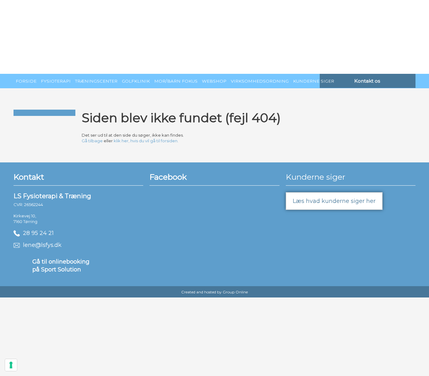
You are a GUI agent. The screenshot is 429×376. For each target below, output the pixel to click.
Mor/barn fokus (176, 81)
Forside (26, 81)
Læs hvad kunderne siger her (334, 201)
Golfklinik (136, 81)
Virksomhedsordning (260, 81)
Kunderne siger (313, 81)
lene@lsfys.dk (41, 245)
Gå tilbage (92, 140)
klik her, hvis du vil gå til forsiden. (146, 140)
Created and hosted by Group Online (214, 292)
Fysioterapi (56, 81)
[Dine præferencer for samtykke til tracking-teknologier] (11, 365)
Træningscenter (96, 81)
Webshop (214, 81)
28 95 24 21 (37, 233)
